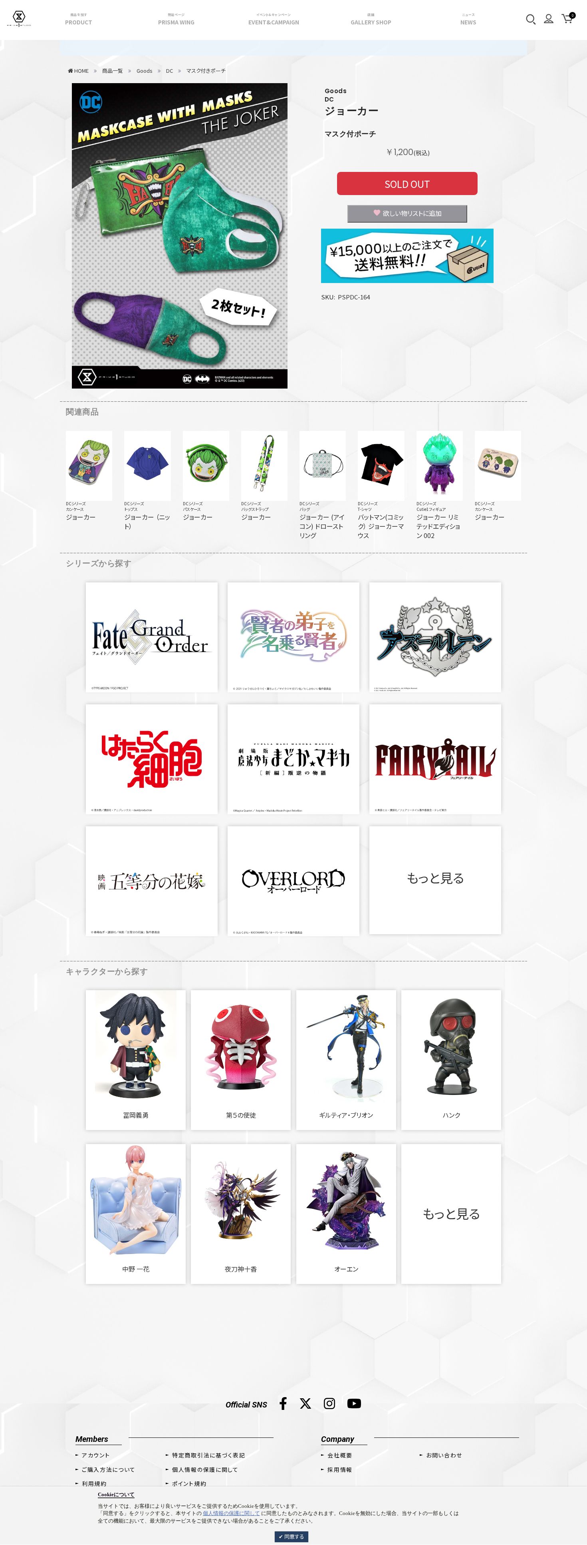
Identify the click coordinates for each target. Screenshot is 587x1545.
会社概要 (340, 1455)
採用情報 (340, 1469)
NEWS (468, 19)
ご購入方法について (109, 1469)
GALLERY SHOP (371, 19)
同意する (293, 1536)
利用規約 (94, 1483)
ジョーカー (352, 111)
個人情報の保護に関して (231, 1513)
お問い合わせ (444, 1455)
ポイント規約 (189, 1483)
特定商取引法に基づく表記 (208, 1455)
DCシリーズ (75, 503)
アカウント (96, 1455)
